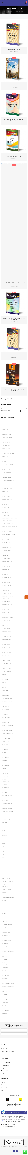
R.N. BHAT (5, 768)
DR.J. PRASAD (6, 606)
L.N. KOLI (5, 714)
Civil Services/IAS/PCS (8, 841)
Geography (5, 927)
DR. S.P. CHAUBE (7, 550)
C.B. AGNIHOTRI (7, 450)
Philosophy (5, 937)
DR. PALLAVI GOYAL (7, 865)
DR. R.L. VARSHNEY (8, 531)
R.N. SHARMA (6, 771)
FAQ (2, 1068)
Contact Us (4, 1087)
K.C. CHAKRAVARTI (7, 701)
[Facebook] (11, 1150)
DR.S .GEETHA (6, 647)
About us (4, 1085)
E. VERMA (5, 674)
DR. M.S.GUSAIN (7, 502)
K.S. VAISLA (6, 711)
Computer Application (8, 951)
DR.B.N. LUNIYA (7, 577)
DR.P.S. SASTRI (6, 628)
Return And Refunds (7, 1051)
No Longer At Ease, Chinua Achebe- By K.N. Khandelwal (14, 120)
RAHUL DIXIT (6, 787)
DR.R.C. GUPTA (7, 633)
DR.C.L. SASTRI (6, 582)
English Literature (7, 924)
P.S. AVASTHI (6, 765)
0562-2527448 (9, 1122)
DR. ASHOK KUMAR (8, 467)
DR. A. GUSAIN (5, 862)
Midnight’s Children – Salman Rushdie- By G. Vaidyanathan (14, 319)
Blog (2, 1073)
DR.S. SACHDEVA (7, 650)
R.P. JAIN (5, 776)
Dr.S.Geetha (6, 655)
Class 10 (5, 835)
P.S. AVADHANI (6, 763)
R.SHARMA (5, 779)
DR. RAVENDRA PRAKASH (9, 534)
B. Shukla (5, 440)
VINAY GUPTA (6, 819)
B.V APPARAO (6, 448)
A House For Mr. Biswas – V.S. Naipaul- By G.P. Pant (14, 283)
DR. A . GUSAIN (6, 461)
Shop (2, 1090)
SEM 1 (4, 911)
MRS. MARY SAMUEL (8, 733)
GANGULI (5, 687)
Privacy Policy (5, 1048)
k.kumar (5, 703)
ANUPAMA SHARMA (8, 432)
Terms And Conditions (7, 1054)
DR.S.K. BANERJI (7, 658)
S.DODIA (5, 789)
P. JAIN (5, 752)
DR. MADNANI (6, 504)
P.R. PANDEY (6, 760)
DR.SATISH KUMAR (7, 663)
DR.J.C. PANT (6, 609)
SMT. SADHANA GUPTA (8, 811)
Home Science (6, 932)
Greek (4, 892)
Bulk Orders (4, 1065)
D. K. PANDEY (6, 456)
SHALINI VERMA (7, 806)
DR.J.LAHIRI (6, 612)
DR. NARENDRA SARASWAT (10, 518)
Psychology (6, 943)
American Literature (8, 881)
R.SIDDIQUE (6, 781)
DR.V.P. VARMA (7, 671)
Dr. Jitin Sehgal (6, 483)
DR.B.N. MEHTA (7, 580)
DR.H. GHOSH (6, 601)
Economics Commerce (8, 919)
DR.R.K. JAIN (6, 641)
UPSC (4, 859)
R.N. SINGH (5, 773)
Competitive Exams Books (8, 838)
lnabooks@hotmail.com (9, 1124)
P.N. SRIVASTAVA (7, 754)
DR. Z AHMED (6, 563)
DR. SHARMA (6, 555)
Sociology (5, 946)
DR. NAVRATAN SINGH (8, 520)
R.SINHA (5, 784)
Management (6, 935)
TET (4, 857)
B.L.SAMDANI (6, 442)
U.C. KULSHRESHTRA (8, 816)
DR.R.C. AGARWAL (7, 631)
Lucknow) (4, 905)
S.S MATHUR (6, 798)
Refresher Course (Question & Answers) (11, 948)
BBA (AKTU (4, 827)
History (4, 929)
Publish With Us (6, 1071)
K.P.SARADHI (8, 493)
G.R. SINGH (5, 684)
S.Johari (5, 792)
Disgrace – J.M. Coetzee (14, 49)
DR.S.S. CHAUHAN (7, 660)
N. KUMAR (5, 736)
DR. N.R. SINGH (6, 515)
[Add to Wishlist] (8, 24)
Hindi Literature (6, 894)
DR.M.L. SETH (6, 620)
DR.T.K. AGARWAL (7, 668)
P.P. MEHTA (6, 757)
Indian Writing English (8, 897)
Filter (23, 410)
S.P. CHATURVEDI (7, 795)
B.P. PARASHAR (7, 445)
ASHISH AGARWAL (6, 423)
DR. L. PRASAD (6, 496)
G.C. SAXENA (6, 679)
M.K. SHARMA (6, 720)
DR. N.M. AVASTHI (7, 510)
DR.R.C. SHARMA (7, 636)
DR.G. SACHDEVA (6, 873)
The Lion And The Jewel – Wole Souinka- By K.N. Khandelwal (14, 354)
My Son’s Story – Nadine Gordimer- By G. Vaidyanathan (14, 84)
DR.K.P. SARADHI (7, 615)
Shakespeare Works (7, 903)
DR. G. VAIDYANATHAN (8, 475)
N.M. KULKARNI (6, 741)
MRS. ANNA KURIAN (8, 725)
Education (5, 921)
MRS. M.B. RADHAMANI (8, 728)
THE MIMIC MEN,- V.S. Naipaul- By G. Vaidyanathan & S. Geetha (14, 155)
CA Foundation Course (8, 983)
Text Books (4, 981)
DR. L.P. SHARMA (7, 499)
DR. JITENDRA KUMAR (8, 480)
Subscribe (14, 1034)
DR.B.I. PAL (6, 574)
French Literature (7, 889)
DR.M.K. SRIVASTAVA (8, 617)
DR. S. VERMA (6, 542)
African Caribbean (7, 878)
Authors (4, 426)
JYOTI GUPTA (6, 695)
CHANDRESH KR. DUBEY (9, 453)
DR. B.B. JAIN (6, 469)
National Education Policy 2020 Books (11, 916)
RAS (4, 851)
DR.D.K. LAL (6, 590)
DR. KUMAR (6, 491)
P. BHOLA (5, 749)
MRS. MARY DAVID (7, 730)
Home (3, 1082)
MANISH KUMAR (7, 722)
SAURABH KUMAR (7, 803)
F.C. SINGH (5, 676)
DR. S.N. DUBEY (7, 547)
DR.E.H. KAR (6, 598)
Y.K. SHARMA (6, 824)
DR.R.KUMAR (6, 644)
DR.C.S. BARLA (6, 588)
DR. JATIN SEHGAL (7, 477)
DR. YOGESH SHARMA (8, 561)
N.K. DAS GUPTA (7, 738)
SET (4, 854)
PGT (4, 849)
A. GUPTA (5, 429)
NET (4, 846)
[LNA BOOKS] (14, 3)
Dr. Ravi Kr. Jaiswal (9, 464)
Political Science (7, 940)
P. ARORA (5, 744)
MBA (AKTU (4, 908)
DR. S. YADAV (6, 545)
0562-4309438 (17, 1122)
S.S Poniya (5, 800)
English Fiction (6, 886)
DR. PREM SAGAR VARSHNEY (10, 526)
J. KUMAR (5, 690)
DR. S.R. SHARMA (7, 553)
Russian (5, 900)
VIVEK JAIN (5, 822)
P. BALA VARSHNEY (8, 746)
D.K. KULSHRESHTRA (8, 459)
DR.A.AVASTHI (6, 566)
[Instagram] (17, 1150)
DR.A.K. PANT (6, 569)
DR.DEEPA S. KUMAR (8, 596)
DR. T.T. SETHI (6, 558)
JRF (4, 843)
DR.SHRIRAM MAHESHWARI (10, 666)
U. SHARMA (6, 814)
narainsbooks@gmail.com (8, 1126)
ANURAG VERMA (6, 421)
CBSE (3, 833)
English (5, 884)
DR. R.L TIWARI (6, 528)
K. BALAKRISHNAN (7, 698)
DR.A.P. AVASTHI (7, 572)
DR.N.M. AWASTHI (7, 623)
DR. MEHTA (6, 507)
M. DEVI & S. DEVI (7, 717)
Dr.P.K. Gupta (6, 625)
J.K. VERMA (6, 693)
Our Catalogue (5, 1062)
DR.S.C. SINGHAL (7, 652)
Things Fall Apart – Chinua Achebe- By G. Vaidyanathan (14, 390)
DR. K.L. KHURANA (7, 488)
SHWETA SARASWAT (8, 808)
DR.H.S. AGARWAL (7, 604)
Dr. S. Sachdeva (6, 539)
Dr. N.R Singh (6, 512)
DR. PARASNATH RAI (8, 523)
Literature (4, 876)
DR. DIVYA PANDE (7, 472)
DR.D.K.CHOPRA (7, 593)
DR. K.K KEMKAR (7, 485)
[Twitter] (14, 1150)
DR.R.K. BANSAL (7, 639)
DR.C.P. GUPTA (7, 585)
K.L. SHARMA (6, 706)
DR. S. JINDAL (6, 537)
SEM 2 (4, 830)
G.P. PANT (5, 682)
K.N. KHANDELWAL (7, 709)
